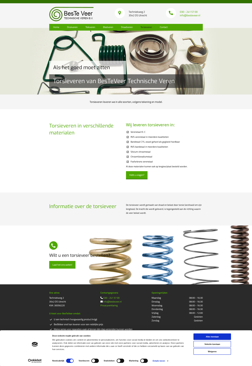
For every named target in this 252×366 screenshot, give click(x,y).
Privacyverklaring (109, 305)
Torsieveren (146, 27)
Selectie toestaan (212, 344)
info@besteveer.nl (112, 301)
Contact (164, 27)
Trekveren (90, 27)
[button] (137, 175)
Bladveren (108, 27)
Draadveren (127, 27)
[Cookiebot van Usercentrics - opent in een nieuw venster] (34, 361)
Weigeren (212, 351)
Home (56, 27)
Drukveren (72, 27)
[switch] (95, 361)
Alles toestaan (212, 337)
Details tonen (159, 361)
